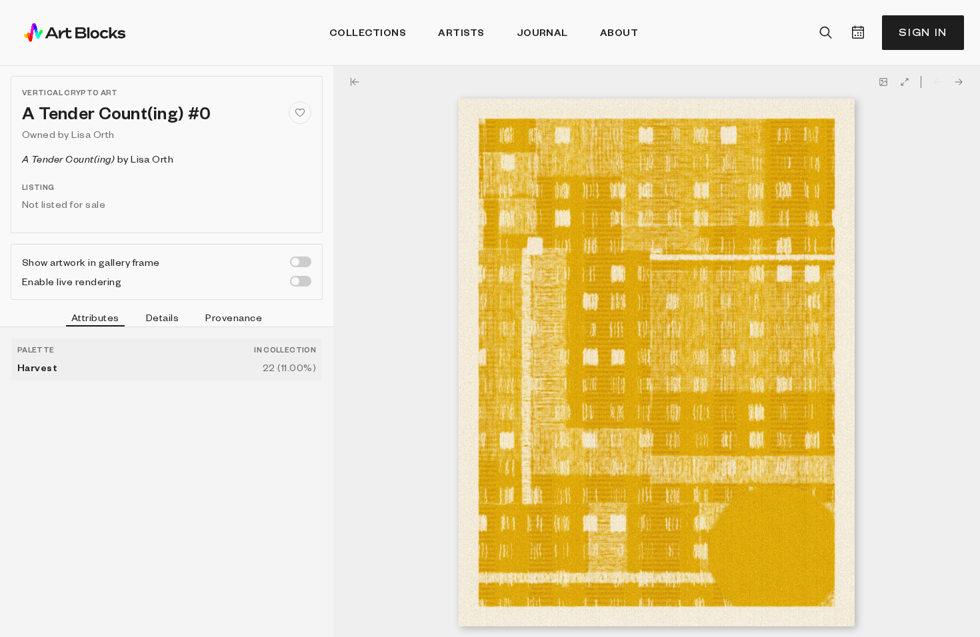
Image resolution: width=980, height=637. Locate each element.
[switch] (300, 262)
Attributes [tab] (95, 317)
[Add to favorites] (300, 112)
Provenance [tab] (233, 317)
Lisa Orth (92, 134)
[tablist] (166, 319)
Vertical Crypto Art (70, 92)
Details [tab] (162, 317)
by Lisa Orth (97, 159)
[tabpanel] (166, 482)
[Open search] (826, 33)
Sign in (923, 32)
